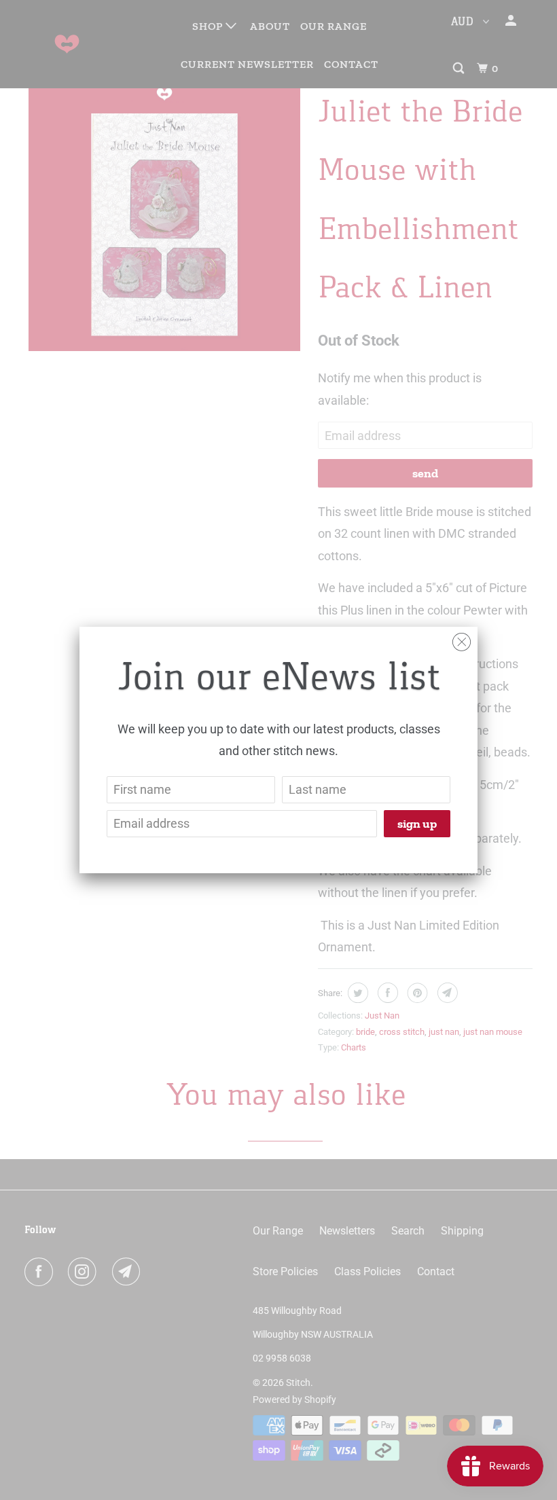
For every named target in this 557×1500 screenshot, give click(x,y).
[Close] (461, 639)
